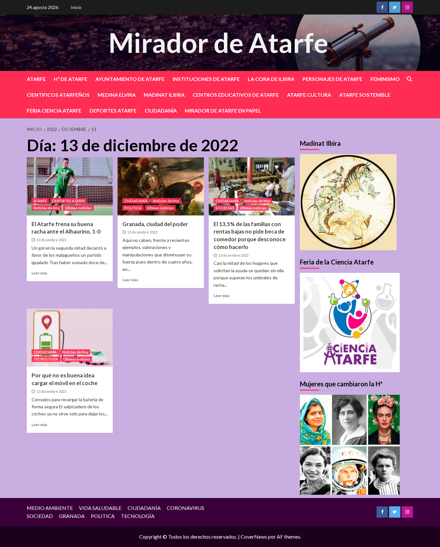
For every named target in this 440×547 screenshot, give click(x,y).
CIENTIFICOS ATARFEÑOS (58, 95)
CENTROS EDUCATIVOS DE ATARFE (236, 95)
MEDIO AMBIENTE (50, 508)
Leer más (39, 273)
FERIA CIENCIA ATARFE (54, 110)
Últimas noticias (78, 208)
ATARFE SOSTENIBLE (364, 95)
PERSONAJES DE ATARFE (332, 79)
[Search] (409, 79)
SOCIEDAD (224, 208)
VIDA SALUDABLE (100, 508)
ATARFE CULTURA (309, 95)
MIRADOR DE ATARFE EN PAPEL (223, 110)
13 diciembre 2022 (51, 240)
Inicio (76, 7)
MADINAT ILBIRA (164, 95)
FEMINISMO (385, 79)
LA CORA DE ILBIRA (271, 79)
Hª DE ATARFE (70, 79)
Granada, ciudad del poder (155, 224)
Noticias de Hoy (46, 208)
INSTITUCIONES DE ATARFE (206, 79)
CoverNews (254, 536)
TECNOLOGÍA (45, 359)
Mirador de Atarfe (218, 42)
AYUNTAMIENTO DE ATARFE (130, 79)
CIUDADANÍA (161, 110)
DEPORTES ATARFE (113, 110)
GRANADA (72, 516)
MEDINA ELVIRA (117, 95)
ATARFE (36, 79)
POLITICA (132, 208)
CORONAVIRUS (185, 508)
